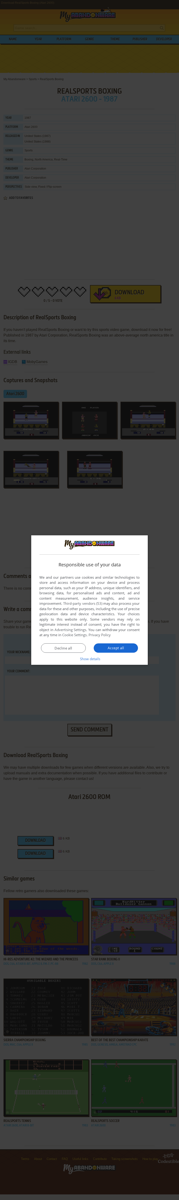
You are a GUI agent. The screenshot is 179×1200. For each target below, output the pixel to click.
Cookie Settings (74, 634)
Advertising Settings (70, 629)
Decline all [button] (63, 648)
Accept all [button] (116, 648)
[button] (89, 658)
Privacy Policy (100, 634)
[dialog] (89, 600)
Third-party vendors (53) (82, 603)
